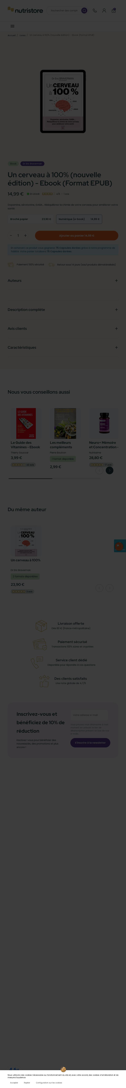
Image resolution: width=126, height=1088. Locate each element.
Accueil (12, 35)
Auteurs (14, 280)
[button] (119, 546)
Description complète (26, 309)
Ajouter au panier (76, 236)
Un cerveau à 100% (25, 560)
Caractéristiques (22, 347)
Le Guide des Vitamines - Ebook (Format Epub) (25, 447)
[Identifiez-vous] (104, 10)
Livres (23, 35)
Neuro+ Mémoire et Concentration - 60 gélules (104, 447)
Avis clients (17, 328)
